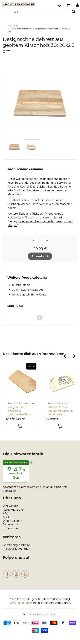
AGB (6, 517)
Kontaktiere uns (13, 509)
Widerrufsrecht (12, 520)
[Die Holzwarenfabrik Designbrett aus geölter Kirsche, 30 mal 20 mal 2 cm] (40, 103)
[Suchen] (74, 11)
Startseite (12, 25)
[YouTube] (25, 574)
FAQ (6, 513)
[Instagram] (16, 574)
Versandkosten (19, 602)
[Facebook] (7, 574)
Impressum (10, 528)
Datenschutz (11, 524)
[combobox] (44, 12)
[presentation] (64, 356)
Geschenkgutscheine (17, 545)
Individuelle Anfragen (16, 548)
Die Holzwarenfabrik (44, 614)
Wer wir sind (11, 506)
